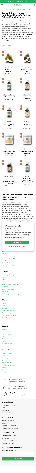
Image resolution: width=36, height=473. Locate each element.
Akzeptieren (17, 242)
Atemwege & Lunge (8, 275)
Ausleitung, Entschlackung (10, 294)
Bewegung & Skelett (8, 289)
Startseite (9, 9)
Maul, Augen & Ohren (9, 310)
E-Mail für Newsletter (9, 450)
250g (9, 149)
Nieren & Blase (6, 282)
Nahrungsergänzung (8, 256)
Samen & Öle (26, 9)
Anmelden (18, 459)
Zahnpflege (5, 308)
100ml (6, 67)
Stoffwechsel (6, 360)
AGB (3, 408)
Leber (3, 279)
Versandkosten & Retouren (10, 428)
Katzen (17, 9)
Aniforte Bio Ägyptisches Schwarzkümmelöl (27, 180)
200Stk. (27, 149)
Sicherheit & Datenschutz (10, 425)
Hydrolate (5, 372)
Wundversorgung (7, 313)
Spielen (4, 329)
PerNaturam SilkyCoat (9, 70)
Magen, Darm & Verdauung (10, 284)
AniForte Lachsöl (9, 97)
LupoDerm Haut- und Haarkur (9, 182)
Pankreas (5, 287)
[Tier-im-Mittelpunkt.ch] (18, 5)
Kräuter (4, 260)
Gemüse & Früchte (8, 265)
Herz (3, 277)
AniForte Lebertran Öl (8, 125)
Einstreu (4, 317)
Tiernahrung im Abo (8, 443)
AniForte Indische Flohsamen (9, 152)
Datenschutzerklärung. (17, 237)
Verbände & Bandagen (9, 315)
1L (14, 94)
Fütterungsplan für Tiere (10, 441)
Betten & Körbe (7, 334)
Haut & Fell (5, 291)
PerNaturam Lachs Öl (27, 70)
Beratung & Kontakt (8, 420)
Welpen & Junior (7, 353)
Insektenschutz (7, 320)
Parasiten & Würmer (8, 365)
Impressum (5, 410)
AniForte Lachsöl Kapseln (27, 152)
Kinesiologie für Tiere (9, 438)
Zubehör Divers (7, 343)
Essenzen (5, 367)
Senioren (5, 355)
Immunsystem (6, 358)
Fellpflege (5, 306)
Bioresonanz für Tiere (9, 435)
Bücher (4, 341)
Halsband (5, 332)
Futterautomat (6, 339)
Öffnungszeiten (7, 413)
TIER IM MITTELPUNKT (9, 405)
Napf (3, 336)
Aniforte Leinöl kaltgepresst (27, 97)
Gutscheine (5, 423)
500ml (11, 67)
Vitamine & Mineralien (9, 258)
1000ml (11, 176)
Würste (4, 253)
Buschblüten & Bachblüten (10, 370)
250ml (4, 94)
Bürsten (4, 303)
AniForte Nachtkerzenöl (27, 125)
